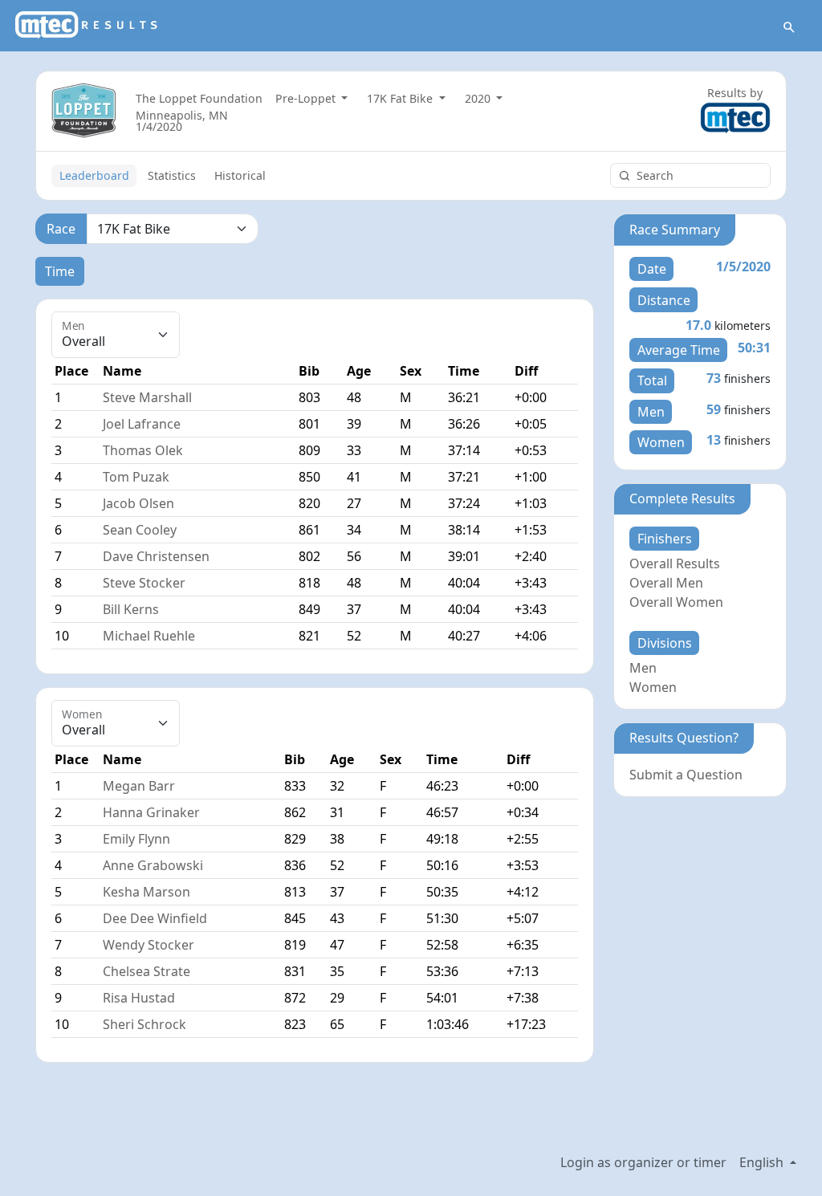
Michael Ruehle (149, 636)
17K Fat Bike (401, 98)
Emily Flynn (136, 839)
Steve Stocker (144, 583)
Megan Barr (139, 786)
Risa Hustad (139, 998)
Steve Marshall (147, 397)
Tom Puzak (136, 477)
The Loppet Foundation (199, 98)
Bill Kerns (131, 609)
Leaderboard (94, 175)
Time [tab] (60, 271)
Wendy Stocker (148, 945)
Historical (240, 175)
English (763, 1162)
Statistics (172, 175)
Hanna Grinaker (151, 812)
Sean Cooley (140, 530)
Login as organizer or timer (643, 1162)
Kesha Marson (146, 892)
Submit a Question (686, 774)
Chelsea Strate (146, 971)
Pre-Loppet (307, 98)
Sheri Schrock (144, 1024)
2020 (479, 98)
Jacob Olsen (138, 503)
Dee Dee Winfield (155, 918)
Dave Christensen (156, 556)
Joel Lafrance (142, 424)
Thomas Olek (143, 450)
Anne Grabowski (153, 865)
